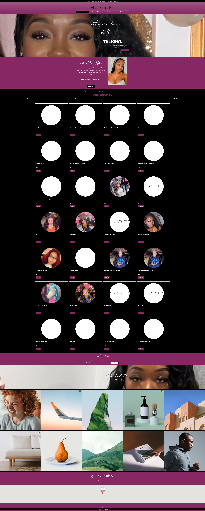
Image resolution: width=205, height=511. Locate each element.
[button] (38, 135)
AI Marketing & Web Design (103, 509)
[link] (28, 98)
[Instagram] (113, 380)
